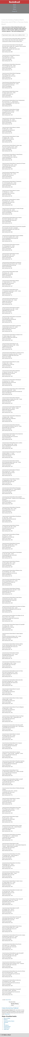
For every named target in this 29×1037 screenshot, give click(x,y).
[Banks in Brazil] (14, 2)
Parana (9, 999)
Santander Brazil (7, 1026)
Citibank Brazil (7, 1027)
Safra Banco (6, 1025)
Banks (14, 4)
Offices (14, 9)
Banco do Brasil (7, 1018)
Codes (14, 7)
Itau (4, 1023)
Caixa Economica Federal (10, 1008)
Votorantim (6, 1022)
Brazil (7, 999)
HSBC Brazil (6, 1029)
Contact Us (14, 11)
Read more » (7, 1014)
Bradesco (6, 1019)
